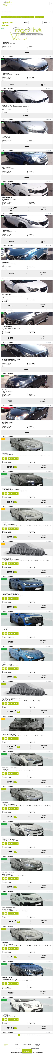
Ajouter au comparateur (8, 56)
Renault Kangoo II (39, 17)
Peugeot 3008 (5, 17)
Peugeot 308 (13, 17)
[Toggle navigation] (51, 3)
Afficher (45, 22)
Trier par (26, 22)
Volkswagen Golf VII (22, 17)
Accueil (16, 1044)
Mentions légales (27, 1044)
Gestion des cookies (37, 1045)
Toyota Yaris (31, 17)
